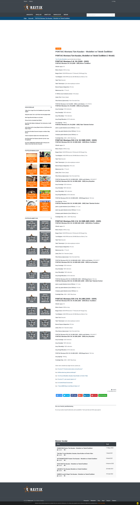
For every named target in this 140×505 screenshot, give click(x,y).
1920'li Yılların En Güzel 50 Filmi (45, 312)
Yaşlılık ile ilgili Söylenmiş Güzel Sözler (31, 184)
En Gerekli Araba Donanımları (65, 382)
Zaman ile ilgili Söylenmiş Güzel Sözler (31, 208)
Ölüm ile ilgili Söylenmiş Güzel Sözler (45, 159)
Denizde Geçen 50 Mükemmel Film (31, 287)
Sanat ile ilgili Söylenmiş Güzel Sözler (45, 184)
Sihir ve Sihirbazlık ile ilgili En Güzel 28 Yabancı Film (45, 298)
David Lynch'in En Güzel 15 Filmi (31, 300)
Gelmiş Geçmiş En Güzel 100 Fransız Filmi (45, 287)
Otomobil (58, 48)
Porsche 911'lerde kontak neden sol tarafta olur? (70, 369)
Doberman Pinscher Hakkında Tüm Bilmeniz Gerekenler (45, 207)
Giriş (99, 500)
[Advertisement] (70, 32)
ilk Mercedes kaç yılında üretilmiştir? (67, 372)
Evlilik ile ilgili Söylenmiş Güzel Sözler (31, 196)
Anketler (47, 14)
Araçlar (38, 14)
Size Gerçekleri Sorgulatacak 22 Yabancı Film (31, 225)
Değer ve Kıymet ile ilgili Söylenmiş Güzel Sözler (45, 171)
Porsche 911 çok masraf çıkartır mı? (67, 379)
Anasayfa (29, 14)
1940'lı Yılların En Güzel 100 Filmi (45, 323)
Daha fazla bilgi (101, 503)
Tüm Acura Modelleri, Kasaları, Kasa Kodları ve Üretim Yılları (73, 375)
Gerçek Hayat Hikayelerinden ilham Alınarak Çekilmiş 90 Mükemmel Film (45, 235)
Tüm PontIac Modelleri (61, 59)
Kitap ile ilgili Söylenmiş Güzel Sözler (31, 159)
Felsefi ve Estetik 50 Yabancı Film (32, 251)
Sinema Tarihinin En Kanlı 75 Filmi (45, 275)
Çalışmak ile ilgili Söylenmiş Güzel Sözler (31, 172)
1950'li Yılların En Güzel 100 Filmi (45, 335)
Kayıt (103, 500)
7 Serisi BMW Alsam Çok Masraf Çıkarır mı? (69, 386)
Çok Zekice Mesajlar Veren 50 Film (32, 239)
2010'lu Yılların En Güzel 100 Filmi (31, 335)
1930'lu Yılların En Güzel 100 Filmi (31, 323)
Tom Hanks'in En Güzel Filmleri (32, 275)
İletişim (25, 1)
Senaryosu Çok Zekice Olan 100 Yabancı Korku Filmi (45, 225)
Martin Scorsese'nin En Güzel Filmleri (45, 262)
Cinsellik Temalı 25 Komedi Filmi (32, 263)
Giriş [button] (114, 1)
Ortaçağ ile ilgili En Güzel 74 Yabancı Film (32, 311)
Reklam (31, 1)
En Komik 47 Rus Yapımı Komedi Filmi (45, 251)
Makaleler (57, 14)
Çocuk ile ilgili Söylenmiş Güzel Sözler (45, 196)
